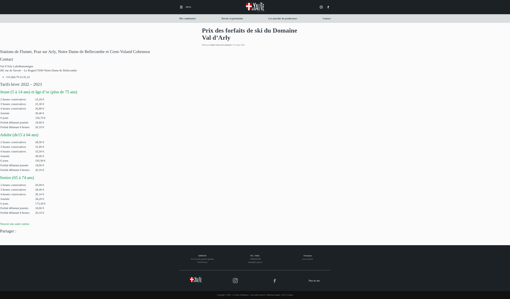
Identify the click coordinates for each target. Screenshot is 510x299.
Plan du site (314, 280)
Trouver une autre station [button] (14, 224)
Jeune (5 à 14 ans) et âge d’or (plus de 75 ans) (38, 91)
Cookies (290, 295)
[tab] (255, 91)
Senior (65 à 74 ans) (17, 177)
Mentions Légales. (274, 295)
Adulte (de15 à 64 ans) (19, 134)
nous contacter (307, 259)
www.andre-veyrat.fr (258, 295)
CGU (284, 295)
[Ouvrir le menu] (181, 7)
